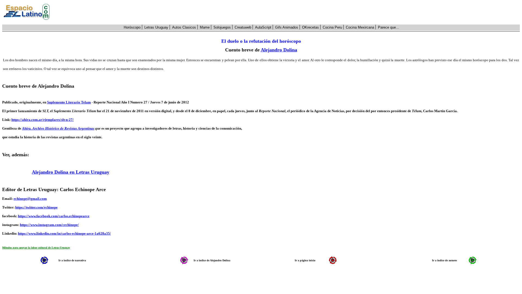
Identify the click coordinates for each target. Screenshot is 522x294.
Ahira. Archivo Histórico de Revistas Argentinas (58, 128)
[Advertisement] (288, 12)
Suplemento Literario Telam (69, 102)
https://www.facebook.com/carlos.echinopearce (53, 216)
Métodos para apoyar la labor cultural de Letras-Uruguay (36, 247)
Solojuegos (222, 27)
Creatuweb (243, 27)
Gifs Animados (286, 27)
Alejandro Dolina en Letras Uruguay (70, 172)
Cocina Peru (332, 27)
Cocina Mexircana (360, 27)
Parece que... (388, 27)
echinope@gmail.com (30, 199)
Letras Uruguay (156, 27)
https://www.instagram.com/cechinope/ (49, 225)
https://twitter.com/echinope (36, 207)
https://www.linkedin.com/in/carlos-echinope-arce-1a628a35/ (64, 233)
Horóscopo (132, 27)
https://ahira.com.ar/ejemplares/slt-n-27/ (42, 120)
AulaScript (263, 27)
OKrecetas (310, 27)
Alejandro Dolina (279, 50)
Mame (205, 27)
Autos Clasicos (184, 27)
